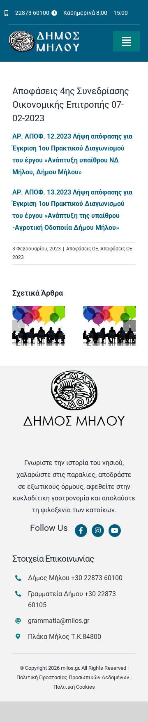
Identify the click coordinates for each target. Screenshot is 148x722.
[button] (18, 326)
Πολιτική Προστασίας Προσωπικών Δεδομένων (72, 677)
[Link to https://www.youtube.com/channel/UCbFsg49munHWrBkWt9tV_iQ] (115, 530)
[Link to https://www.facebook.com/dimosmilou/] (81, 530)
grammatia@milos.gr (58, 621)
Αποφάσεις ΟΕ (82, 249)
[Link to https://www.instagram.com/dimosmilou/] (98, 530)
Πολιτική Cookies (74, 687)
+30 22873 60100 (97, 578)
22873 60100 (32, 12)
